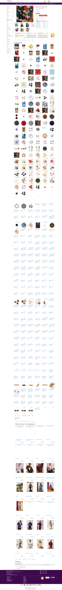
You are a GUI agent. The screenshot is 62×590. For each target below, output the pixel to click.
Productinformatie (24, 415)
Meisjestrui (37, 458)
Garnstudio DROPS (9, 35)
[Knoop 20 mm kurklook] (31, 231)
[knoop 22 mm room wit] (16, 283)
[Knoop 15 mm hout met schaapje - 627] (38, 168)
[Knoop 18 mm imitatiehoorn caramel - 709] (16, 219)
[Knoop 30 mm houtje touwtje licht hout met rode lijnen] (38, 385)
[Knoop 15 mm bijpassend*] (45, 110)
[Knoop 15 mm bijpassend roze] (52, 148)
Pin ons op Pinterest (44, 573)
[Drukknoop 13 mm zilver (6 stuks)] (16, 110)
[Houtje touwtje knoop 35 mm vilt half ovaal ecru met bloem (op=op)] (31, 391)
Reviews (33, 415)
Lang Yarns (8, 43)
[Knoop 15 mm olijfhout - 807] (16, 180)
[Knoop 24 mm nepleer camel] (23, 308)
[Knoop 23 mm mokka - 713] (23, 302)
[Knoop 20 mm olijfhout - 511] (38, 231)
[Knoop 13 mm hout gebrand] (45, 97)
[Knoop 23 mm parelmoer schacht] (38, 302)
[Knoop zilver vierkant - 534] (45, 359)
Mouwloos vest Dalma (29, 534)
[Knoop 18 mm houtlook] (31, 225)
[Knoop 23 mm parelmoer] (23, 295)
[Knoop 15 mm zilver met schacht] (31, 155)
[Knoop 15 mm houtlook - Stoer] (45, 180)
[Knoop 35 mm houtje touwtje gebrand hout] (45, 391)
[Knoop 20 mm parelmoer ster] (38, 251)
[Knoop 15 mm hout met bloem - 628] (45, 168)
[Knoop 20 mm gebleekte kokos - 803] (38, 263)
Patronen (24, 3)
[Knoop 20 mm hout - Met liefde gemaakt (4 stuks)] (38, 270)
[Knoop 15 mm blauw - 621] (31, 168)
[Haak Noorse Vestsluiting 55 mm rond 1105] (45, 404)
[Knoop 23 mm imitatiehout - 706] (45, 295)
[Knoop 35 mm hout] (45, 353)
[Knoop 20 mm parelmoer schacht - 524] (45, 244)
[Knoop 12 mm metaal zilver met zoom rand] (38, 97)
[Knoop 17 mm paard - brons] (16, 193)
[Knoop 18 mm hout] (38, 200)
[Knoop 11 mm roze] (45, 72)
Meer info (22, 442)
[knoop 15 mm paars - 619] (16, 168)
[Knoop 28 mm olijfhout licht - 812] (16, 347)
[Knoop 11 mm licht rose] (38, 78)
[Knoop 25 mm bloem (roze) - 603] (38, 321)
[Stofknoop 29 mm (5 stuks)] (31, 347)
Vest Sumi (37, 496)
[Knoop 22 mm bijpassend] (38, 283)
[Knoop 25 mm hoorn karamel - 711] (23, 327)
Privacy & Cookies (34, 587)
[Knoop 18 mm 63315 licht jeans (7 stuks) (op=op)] (52, 219)
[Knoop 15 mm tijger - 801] (31, 174)
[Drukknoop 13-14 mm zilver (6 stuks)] (45, 104)
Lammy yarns (8, 39)
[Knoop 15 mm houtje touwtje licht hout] (38, 410)
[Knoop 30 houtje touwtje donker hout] (23, 385)
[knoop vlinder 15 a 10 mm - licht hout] (52, 187)
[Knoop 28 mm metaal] (52, 340)
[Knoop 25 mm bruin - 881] (16, 334)
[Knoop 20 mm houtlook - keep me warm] (38, 238)
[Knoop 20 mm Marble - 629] (16, 263)
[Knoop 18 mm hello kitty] (31, 200)
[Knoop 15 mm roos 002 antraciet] (16, 123)
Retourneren (8, 577)
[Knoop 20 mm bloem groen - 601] (45, 251)
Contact (8, 578)
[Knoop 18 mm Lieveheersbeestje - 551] (45, 212)
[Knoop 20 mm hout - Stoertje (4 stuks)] (31, 270)
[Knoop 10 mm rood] (52, 59)
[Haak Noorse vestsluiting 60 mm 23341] (52, 404)
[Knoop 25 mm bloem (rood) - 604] (45, 321)
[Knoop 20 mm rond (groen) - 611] (38, 257)
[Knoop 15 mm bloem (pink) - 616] (45, 161)
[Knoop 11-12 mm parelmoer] (16, 72)
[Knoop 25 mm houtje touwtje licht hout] (16, 385)
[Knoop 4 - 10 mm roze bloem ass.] (23, 46)
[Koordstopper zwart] (45, 366)
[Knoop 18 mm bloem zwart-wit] (45, 200)
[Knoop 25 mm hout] (23, 315)
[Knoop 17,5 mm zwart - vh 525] (38, 187)
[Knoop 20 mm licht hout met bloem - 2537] (52, 231)
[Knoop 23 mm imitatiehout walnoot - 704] (38, 295)
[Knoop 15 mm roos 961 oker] (45, 116)
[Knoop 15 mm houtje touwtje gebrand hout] (16, 378)
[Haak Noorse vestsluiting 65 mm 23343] (23, 410)
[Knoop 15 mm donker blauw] (45, 148)
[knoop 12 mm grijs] (16, 85)
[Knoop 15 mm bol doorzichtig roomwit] (31, 136)
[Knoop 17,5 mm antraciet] (38, 193)
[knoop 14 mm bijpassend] (31, 110)
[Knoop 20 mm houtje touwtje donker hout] (31, 378)
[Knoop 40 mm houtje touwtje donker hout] (23, 398)
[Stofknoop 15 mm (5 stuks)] (16, 366)
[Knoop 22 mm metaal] (52, 276)
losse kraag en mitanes (29, 477)
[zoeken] (39, 1)
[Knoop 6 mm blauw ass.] (16, 46)
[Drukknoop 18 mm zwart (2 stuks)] (38, 212)
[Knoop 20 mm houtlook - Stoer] (52, 270)
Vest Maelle (37, 534)
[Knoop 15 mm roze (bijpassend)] (45, 142)
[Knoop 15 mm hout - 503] (45, 155)
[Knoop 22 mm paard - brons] (31, 283)
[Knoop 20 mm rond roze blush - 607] (52, 251)
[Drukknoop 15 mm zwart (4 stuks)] (23, 129)
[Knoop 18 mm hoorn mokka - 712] (23, 219)
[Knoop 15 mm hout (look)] (23, 142)
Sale (47, 3)
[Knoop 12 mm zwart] (23, 91)
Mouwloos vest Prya (49, 553)
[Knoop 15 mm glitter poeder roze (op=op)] (31, 129)
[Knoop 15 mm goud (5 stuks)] (23, 155)
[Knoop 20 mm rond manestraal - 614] (52, 257)
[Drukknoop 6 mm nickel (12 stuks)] (52, 53)
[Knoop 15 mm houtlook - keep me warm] (45, 136)
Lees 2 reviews (41, 8)
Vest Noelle (37, 515)
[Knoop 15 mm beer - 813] (23, 180)
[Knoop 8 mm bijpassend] (45, 53)
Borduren (8, 8)
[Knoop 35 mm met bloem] (38, 353)
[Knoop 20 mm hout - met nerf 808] (52, 263)
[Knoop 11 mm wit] (52, 85)
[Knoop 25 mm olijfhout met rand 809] (52, 327)
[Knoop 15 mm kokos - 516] (16, 161)
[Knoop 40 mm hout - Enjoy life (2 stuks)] (16, 359)
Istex (7, 37)
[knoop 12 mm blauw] (52, 91)
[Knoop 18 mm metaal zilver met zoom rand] (45, 206)
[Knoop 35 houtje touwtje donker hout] (16, 398)
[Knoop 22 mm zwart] (45, 283)
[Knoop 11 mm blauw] (52, 72)
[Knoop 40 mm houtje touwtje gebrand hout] (31, 398)
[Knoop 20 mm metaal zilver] (23, 231)
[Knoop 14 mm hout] (23, 110)
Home (17, 3)
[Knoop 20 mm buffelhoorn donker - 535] (23, 251)
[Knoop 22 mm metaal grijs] (16, 289)
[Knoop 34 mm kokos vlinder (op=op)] (23, 353)
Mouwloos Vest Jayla (49, 496)
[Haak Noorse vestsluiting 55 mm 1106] (38, 404)
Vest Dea (17, 496)
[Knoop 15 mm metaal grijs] (23, 148)
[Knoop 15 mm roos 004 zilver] (31, 123)
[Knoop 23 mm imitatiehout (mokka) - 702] (31, 295)
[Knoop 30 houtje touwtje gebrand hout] (31, 385)
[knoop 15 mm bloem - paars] (16, 129)
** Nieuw (8, 6)
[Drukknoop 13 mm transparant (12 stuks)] (23, 104)
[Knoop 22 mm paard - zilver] (23, 283)
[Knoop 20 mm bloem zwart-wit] (16, 238)
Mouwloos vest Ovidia (49, 515)
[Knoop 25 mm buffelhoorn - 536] (16, 321)
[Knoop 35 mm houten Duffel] (52, 391)
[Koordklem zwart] (23, 372)
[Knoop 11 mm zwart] (31, 85)
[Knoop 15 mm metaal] (16, 136)
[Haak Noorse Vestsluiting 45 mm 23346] (31, 404)
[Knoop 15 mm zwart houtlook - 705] (23, 174)
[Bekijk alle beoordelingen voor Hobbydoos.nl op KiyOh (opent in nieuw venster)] (45, 1)
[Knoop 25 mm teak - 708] (16, 327)
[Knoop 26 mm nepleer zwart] (45, 334)
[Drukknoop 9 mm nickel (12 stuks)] (23, 53)
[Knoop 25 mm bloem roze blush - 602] (31, 321)
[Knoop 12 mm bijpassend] (38, 91)
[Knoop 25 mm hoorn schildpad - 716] (38, 327)
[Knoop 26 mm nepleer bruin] (31, 308)
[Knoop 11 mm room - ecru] (16, 78)
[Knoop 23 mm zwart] (45, 289)
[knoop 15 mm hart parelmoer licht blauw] (52, 136)
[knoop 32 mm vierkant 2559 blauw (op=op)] (45, 347)
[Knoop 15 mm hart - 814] (31, 180)
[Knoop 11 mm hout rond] (23, 72)
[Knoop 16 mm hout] (16, 187)
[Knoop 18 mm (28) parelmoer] (23, 225)
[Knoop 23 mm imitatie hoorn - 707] (52, 295)
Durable (8, 33)
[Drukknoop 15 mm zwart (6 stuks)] (16, 116)
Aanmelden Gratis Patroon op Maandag (11, 574)
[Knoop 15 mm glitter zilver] (38, 142)
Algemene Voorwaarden (28, 587)
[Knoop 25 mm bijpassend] (38, 334)
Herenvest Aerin (18, 553)
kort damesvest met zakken (50, 458)
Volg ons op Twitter (44, 572)
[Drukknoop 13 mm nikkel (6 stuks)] (16, 104)
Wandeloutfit (17, 458)
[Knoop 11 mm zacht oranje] (23, 78)
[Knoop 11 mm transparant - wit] (52, 78)
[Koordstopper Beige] (52, 366)
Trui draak (27, 458)
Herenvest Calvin (18, 534)
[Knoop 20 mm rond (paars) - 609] (23, 257)
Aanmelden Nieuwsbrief (9, 573)
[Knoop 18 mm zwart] (23, 193)
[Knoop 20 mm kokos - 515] (31, 244)
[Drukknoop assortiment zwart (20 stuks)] (38, 53)
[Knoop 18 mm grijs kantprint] (23, 206)
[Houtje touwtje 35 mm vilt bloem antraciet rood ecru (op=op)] (23, 391)
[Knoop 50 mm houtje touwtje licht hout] (16, 404)
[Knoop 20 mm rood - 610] (31, 257)
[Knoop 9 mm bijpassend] (16, 59)
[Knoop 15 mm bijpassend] (16, 155)
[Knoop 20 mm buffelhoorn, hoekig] (31, 251)
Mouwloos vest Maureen (29, 553)
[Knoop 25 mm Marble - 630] (52, 321)
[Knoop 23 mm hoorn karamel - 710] (16, 302)
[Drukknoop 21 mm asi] (45, 276)
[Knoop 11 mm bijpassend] (45, 78)
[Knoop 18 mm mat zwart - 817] (38, 219)
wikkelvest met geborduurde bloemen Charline (29, 440)
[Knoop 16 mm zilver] (52, 180)
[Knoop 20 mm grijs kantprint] (31, 238)
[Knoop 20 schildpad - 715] (23, 263)
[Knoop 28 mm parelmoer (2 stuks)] (23, 347)
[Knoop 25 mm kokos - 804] (45, 327)
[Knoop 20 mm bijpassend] (52, 238)
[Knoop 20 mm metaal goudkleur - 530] (16, 251)
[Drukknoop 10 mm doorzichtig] (38, 59)
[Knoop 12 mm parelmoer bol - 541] (52, 97)
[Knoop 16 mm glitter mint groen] (23, 187)
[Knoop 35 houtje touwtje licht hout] (38, 391)
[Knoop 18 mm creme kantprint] (16, 206)
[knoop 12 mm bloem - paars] (31, 91)
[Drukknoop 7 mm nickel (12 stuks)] (52, 46)
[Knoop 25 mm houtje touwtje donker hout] (45, 378)
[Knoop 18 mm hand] (23, 212)
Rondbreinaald (9, 580)
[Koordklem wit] (16, 372)
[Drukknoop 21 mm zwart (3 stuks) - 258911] (31, 276)
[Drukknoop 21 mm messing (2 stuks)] (38, 276)
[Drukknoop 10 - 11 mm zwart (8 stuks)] (45, 65)
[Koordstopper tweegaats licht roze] (38, 366)
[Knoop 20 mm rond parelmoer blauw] (45, 238)
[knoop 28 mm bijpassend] (38, 340)
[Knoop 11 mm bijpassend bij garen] (31, 72)
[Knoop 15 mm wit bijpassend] (45, 123)
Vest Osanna (17, 515)
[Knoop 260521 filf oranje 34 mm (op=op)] (38, 359)
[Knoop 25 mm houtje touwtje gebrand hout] (52, 378)
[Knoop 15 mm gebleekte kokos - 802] (38, 174)
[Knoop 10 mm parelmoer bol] (23, 65)
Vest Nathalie (27, 515)
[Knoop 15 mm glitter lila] (52, 142)
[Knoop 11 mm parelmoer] (45, 85)
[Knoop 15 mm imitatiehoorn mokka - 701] (52, 168)
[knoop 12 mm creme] (23, 97)
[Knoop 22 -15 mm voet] (31, 289)
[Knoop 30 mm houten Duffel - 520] (52, 385)
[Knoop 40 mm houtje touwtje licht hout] (38, 398)
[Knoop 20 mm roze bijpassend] (16, 276)
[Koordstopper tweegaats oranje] (31, 366)
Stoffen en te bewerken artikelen (9, 20)
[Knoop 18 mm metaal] (31, 206)
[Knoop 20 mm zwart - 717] (31, 263)
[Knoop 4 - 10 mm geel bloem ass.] (31, 46)
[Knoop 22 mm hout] (52, 283)
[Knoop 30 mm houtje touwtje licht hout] (45, 385)
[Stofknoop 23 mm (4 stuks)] (45, 302)
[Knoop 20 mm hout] (45, 270)
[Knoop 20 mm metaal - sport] (31, 315)
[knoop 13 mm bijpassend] (38, 104)
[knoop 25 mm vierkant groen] (16, 315)
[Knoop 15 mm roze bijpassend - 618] (31, 116)
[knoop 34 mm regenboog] (52, 347)
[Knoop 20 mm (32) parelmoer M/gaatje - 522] (38, 244)
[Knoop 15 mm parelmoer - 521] (23, 161)
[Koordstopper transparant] (45, 372)
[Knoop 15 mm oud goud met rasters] (38, 180)
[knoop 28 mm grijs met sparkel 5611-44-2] (52, 353)
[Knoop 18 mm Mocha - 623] (52, 212)
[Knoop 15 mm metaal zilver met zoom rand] (16, 148)
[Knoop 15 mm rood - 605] (31, 161)
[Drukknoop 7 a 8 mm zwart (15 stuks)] (16, 53)
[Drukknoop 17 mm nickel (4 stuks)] (31, 193)
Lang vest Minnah (48, 534)
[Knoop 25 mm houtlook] (31, 334)
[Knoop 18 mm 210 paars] (52, 200)
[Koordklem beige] (31, 372)
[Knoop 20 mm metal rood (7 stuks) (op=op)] (16, 270)
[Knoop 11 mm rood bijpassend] (38, 72)
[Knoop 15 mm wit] (31, 142)
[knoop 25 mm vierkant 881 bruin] (16, 353)
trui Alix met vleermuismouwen (40, 477)
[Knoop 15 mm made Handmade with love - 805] (45, 174)
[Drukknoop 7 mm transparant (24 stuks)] (45, 46)
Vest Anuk (37, 553)
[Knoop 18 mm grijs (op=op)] (23, 200)
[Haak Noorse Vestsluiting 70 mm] (31, 410)
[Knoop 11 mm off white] (31, 78)
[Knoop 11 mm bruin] (38, 85)
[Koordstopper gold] (38, 372)
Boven (16, 415)
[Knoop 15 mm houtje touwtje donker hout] (52, 372)
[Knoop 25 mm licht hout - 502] (45, 315)
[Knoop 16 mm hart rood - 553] (31, 187)
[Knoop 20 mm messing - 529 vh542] (52, 244)
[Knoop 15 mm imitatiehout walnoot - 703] (16, 174)
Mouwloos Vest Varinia (29, 496)
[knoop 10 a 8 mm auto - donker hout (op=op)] (45, 187)
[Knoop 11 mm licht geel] (23, 85)
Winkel (21, 3)
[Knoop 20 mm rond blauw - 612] (45, 257)
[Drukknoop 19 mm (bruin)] (52, 225)
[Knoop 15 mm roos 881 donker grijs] (52, 116)
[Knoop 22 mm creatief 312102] (38, 289)
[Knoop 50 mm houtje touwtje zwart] (23, 359)
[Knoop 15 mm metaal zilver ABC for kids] (31, 148)
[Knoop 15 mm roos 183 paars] (52, 123)
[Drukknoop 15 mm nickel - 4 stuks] (23, 116)
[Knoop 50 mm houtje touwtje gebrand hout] (45, 398)
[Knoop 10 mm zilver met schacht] (38, 65)
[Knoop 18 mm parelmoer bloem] (38, 206)
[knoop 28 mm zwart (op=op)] (45, 340)
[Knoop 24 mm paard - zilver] (52, 302)
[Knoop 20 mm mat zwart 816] (45, 263)
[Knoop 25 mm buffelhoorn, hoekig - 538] (23, 321)
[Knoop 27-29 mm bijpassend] (23, 340)
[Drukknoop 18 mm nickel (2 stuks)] (31, 212)
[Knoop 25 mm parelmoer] (23, 334)
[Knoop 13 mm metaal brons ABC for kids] (52, 104)
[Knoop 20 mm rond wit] (23, 276)
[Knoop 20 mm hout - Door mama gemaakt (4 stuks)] (23, 270)
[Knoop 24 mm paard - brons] (16, 308)
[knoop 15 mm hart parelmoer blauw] (16, 142)
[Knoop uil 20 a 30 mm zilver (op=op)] (38, 347)
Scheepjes (24, 582)
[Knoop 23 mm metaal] (52, 289)
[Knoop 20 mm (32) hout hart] (45, 231)
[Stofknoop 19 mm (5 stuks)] (23, 366)
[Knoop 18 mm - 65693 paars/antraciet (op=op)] (38, 225)
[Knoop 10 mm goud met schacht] (52, 65)
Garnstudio (24, 579)
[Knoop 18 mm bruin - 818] (45, 219)
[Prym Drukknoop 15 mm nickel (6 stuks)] (23, 136)
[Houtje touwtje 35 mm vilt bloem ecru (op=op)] (16, 391)
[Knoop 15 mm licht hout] (38, 155)
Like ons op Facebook (45, 570)
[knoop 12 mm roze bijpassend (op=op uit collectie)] (16, 97)
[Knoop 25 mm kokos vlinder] (45, 308)
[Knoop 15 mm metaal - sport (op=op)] (38, 129)
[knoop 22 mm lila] (23, 289)
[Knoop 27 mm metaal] (52, 334)
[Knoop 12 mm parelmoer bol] (31, 97)
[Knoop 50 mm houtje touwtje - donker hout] (52, 398)
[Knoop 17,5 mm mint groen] (45, 193)
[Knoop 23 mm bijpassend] (16, 295)
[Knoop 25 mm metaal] (38, 315)
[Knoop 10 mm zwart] (31, 65)
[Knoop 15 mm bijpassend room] (38, 123)
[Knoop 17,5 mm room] (52, 193)
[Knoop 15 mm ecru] (38, 136)
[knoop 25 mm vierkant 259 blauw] (52, 308)
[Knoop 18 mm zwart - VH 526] (16, 200)
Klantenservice (9, 576)
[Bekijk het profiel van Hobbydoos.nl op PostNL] (47, 577)
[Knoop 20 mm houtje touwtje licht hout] (38, 378)
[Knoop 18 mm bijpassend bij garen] (16, 212)
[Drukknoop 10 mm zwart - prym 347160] (16, 65)
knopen (19, 415)
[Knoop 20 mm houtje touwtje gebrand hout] (23, 378)
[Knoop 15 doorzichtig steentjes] (45, 129)
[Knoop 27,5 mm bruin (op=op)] (16, 340)
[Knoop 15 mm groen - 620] (23, 168)
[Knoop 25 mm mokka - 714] (31, 327)
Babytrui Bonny (48, 439)
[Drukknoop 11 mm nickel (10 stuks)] (16, 91)
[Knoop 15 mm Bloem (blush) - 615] (38, 161)
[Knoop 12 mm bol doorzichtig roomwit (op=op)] (45, 91)
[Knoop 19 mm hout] (16, 231)
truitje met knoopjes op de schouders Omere (19, 440)
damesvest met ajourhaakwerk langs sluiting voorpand (50, 478)
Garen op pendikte (52, 3)
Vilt (7, 22)
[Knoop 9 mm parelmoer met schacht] (31, 59)
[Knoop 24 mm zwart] (38, 308)
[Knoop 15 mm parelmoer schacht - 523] (52, 110)
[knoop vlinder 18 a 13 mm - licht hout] (45, 225)
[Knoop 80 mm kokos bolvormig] (31, 359)
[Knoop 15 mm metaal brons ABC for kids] (38, 148)
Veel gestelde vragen (10, 579)
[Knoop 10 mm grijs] (45, 59)
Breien (7, 10)
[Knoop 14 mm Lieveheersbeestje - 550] (38, 110)
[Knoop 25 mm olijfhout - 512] (52, 315)
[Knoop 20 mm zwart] (23, 238)
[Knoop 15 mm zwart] (52, 129)
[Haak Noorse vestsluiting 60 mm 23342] (16, 410)
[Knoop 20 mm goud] (16, 244)
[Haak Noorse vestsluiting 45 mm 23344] (23, 404)
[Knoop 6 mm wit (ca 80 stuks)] (38, 46)
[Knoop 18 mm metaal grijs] (52, 206)
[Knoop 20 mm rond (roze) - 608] (16, 257)
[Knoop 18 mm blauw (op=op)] (16, 225)
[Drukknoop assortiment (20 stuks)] (31, 53)
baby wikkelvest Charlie (39, 439)
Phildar (7, 45)
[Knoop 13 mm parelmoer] (31, 104)
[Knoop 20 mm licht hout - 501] (23, 244)
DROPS (24, 577)
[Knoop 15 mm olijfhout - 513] (52, 155)
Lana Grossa (8, 41)
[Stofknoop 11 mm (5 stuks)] (52, 359)
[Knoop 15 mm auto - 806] (52, 174)
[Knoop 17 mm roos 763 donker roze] (23, 123)
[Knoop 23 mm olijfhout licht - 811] (31, 302)
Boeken (29, 3)
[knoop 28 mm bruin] (31, 340)
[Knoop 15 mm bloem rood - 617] (52, 161)
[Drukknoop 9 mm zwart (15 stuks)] (23, 59)
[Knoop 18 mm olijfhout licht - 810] (31, 219)
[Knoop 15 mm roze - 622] (38, 116)
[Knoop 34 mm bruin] (31, 353)
